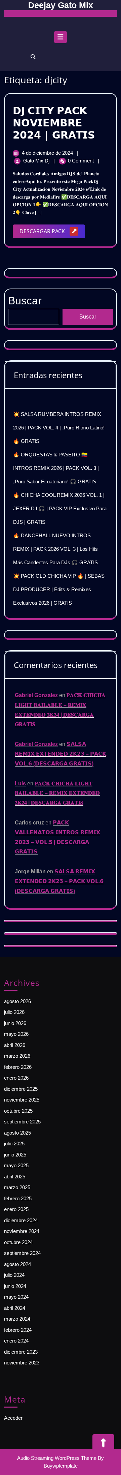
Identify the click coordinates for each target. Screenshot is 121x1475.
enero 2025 (16, 1209)
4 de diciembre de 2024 (48, 153)
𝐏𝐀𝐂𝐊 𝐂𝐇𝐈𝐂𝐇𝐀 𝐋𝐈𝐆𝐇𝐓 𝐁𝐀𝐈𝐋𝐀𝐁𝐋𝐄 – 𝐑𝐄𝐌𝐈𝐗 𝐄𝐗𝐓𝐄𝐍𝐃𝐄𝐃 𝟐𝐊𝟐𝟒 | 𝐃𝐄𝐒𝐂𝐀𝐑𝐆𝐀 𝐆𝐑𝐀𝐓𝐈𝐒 (57, 793)
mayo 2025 (16, 1165)
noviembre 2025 (21, 1100)
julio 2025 (14, 1143)
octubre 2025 (18, 1111)
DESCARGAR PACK (52, 232)
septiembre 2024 (22, 1253)
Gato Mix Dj (37, 160)
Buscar (87, 317)
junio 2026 (15, 1023)
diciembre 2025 (21, 1089)
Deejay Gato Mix (60, 5)
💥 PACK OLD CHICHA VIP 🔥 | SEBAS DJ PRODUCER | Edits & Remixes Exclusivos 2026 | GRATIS (59, 589)
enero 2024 (16, 1341)
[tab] (60, 39)
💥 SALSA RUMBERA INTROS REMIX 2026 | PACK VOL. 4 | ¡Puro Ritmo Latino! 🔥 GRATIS (59, 427)
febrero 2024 (18, 1330)
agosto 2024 (17, 1264)
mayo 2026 (16, 1034)
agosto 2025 (17, 1133)
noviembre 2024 (21, 1231)
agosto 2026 (17, 1001)
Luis (20, 783)
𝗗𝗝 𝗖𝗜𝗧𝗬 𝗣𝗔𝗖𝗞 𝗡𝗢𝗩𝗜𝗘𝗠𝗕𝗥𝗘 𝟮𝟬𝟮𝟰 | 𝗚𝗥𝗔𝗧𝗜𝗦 (54, 122)
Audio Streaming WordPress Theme (56, 1458)
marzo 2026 (17, 1056)
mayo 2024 (16, 1297)
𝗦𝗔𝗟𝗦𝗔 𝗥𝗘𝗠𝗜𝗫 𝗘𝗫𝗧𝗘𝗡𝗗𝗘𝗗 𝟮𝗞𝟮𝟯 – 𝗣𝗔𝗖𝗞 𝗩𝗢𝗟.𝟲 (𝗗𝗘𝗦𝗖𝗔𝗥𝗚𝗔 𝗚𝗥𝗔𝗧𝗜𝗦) (60, 753)
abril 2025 (14, 1176)
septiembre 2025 (22, 1121)
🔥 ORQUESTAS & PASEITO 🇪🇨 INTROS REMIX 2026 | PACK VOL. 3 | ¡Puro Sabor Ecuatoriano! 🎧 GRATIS (56, 468)
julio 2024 (14, 1275)
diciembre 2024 (21, 1220)
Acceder (13, 1418)
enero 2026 (16, 1078)
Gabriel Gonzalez (36, 695)
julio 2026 (14, 1012)
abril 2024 (14, 1308)
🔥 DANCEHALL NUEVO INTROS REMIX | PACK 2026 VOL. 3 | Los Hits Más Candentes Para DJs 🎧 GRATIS (55, 549)
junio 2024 (15, 1286)
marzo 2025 (17, 1187)
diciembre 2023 (21, 1352)
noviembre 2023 (21, 1362)
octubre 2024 (18, 1242)
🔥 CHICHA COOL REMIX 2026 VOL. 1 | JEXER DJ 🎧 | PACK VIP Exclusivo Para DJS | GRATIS (60, 508)
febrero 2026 (18, 1067)
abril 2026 (14, 1045)
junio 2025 (15, 1154)
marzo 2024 (17, 1319)
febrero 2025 (18, 1198)
